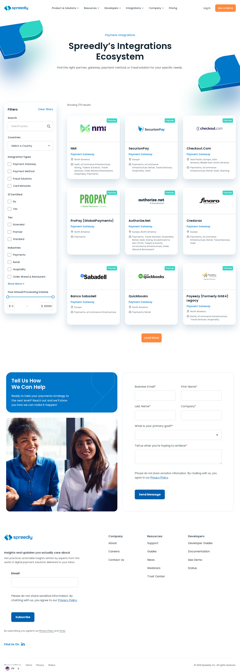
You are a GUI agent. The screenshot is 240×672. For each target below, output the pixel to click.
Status (192, 568)
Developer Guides (200, 543)
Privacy (40, 665)
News (151, 560)
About (112, 543)
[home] (16, 8)
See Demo (195, 560)
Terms (28, 665)
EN (12, 668)
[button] (66, 8)
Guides (152, 551)
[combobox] (12, 668)
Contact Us (116, 560)
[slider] (7, 297)
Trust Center (156, 576)
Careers (114, 551)
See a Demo (225, 8)
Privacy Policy (46, 630)
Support (152, 543)
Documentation (199, 551)
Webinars (153, 568)
